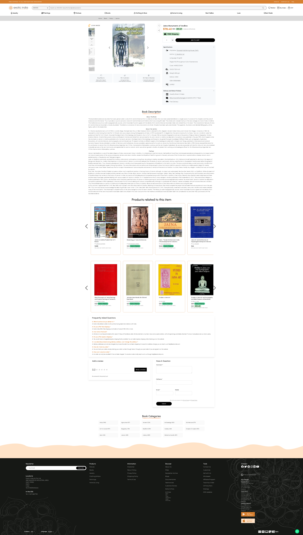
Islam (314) (102, 435)
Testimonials (169, 482)
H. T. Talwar (196, 243)
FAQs (167, 470)
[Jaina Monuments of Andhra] (91, 32)
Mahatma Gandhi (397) (171, 435)
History (111, 18)
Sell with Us (207, 473)
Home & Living (94, 482)
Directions (243, 489)
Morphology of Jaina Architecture (136, 240)
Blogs (167, 476)
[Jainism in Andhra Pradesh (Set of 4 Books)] (105, 237)
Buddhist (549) (147, 429)
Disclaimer (130, 467)
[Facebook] (242, 467)
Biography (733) (125, 429)
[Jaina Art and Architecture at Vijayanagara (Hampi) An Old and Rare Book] (202, 237)
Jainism (117, 18)
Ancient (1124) (146, 422)
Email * (158, 390)
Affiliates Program (209, 479)
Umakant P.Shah (100, 301)
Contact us (285, 1)
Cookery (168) (168, 429)
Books (105, 18)
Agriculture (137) (125, 422)
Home (100, 18)
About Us (168, 467)
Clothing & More (94, 476)
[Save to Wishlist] (159, 26)
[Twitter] (245, 467)
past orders (146, 349)
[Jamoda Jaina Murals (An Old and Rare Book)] (138, 295)
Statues (91, 467)
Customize (206, 470)
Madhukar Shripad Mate (134, 301)
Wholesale (206, 476)
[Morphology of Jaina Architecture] (138, 237)
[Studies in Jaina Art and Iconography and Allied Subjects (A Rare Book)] (202, 295)
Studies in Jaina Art (164, 297)
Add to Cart (195, 40)
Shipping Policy (132, 476)
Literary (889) (146, 435)
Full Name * (159, 379)
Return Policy (131, 470)
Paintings (92, 479)
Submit (164, 403)
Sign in (276, 1)
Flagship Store (245, 481)
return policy (207, 334)
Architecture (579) (191, 422)
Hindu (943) (103, 422)
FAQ (293, 1)
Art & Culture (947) (105, 429)
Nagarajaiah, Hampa (133, 243)
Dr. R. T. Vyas (196, 301)
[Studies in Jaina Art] (170, 295)
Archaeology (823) (169, 422)
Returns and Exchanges (177, 98)
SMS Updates (207, 492)
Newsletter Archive (171, 473)
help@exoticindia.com (174, 344)
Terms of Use (186, 400)
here (133, 349)
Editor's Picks (169, 489)
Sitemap (206, 489)
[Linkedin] (254, 467)
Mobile (177, 390)
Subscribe (81, 468)
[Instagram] (252, 467)
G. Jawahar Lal (179, 54)
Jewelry (91, 473)
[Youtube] (257, 467)
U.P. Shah (162, 301)
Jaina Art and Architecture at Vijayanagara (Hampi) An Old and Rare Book (201, 241)
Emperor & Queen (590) (192, 429)
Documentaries (170, 479)
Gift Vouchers (207, 486)
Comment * (159, 365)
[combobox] (155, 8)
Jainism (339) (124, 435)
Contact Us (207, 467)
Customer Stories (171, 486)
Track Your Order (208, 482)
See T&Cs (104, 81)
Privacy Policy (194, 400)
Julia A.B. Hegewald (165, 243)
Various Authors (100, 243)
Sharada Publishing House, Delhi (188, 50)
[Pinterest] (248, 467)
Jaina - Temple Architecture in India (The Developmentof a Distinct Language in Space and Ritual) (169, 241)
